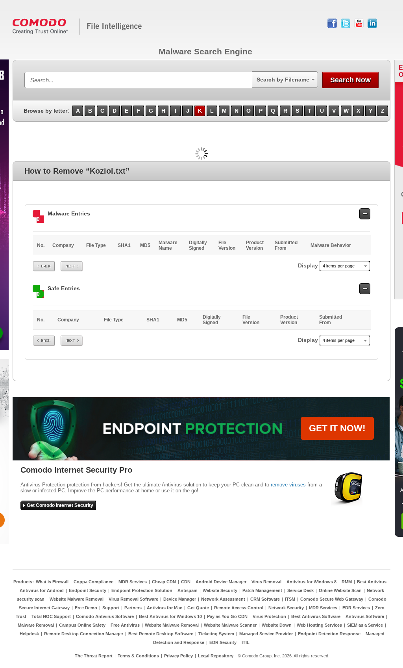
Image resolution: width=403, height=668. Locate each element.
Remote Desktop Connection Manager (83, 633)
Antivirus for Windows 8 (311, 581)
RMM (347, 581)
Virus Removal (266, 581)
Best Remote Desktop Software (160, 633)
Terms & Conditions (138, 655)
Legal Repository (215, 655)
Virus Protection (269, 616)
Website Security (220, 590)
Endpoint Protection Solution (141, 590)
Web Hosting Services (319, 625)
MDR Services (132, 581)
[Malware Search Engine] (77, 33)
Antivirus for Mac (164, 607)
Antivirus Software (365, 616)
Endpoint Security (87, 590)
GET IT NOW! (337, 428)
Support (110, 607)
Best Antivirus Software (315, 616)
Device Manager (179, 599)
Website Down (277, 625)
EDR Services (356, 607)
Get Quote (198, 607)
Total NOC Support (51, 616)
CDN (185, 581)
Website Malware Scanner (230, 625)
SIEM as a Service (365, 625)
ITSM (290, 599)
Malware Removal (36, 625)
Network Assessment (223, 599)
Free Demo (86, 607)
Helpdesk (29, 633)
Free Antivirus (125, 625)
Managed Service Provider (266, 633)
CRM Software (265, 599)
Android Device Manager (221, 581)
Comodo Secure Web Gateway (331, 599)
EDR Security (223, 642)
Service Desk (300, 590)
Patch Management (262, 590)
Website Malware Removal (77, 599)
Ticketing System (216, 633)
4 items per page (339, 265)
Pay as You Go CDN (227, 616)
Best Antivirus (371, 581)
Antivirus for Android (42, 590)
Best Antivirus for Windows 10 (170, 616)
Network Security (286, 607)
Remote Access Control (238, 607)
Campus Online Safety (82, 625)
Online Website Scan (340, 590)
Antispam (187, 590)
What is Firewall (52, 581)
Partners (133, 607)
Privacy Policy (178, 655)
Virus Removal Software (133, 599)
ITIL (246, 642)
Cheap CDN (164, 581)
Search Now (350, 80)
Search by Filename (283, 79)
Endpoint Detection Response (329, 633)
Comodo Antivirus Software (105, 616)
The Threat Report (94, 655)
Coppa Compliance (93, 581)
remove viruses (288, 485)
